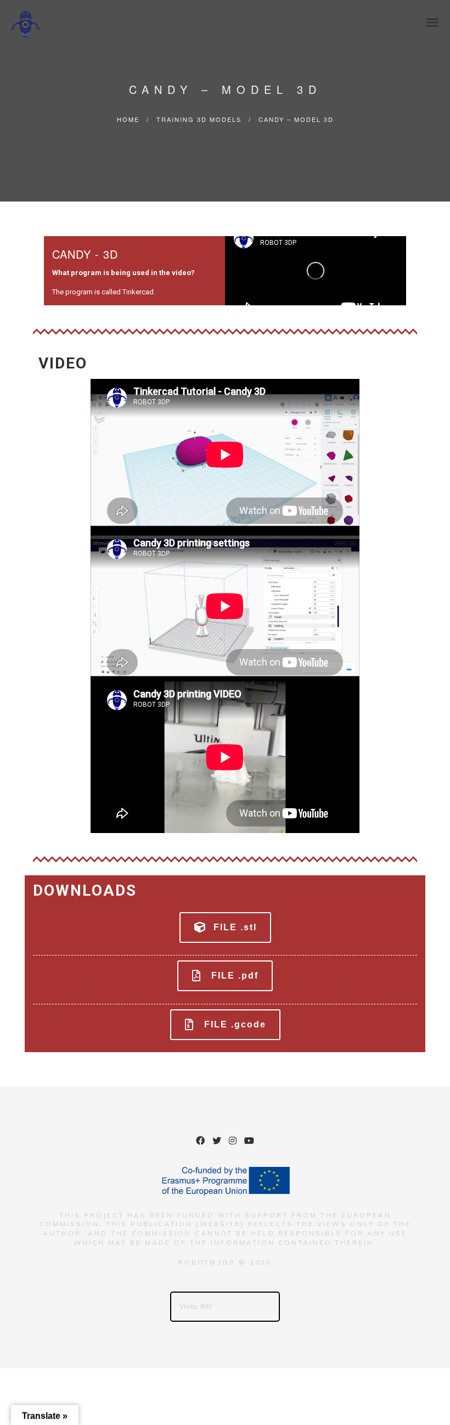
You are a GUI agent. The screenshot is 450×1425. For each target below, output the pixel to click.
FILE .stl (235, 927)
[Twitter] (217, 1142)
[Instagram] (232, 1142)
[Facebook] (200, 1142)
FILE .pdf (234, 975)
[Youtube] (249, 1142)
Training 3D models (198, 119)
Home (128, 119)
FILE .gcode (235, 1024)
